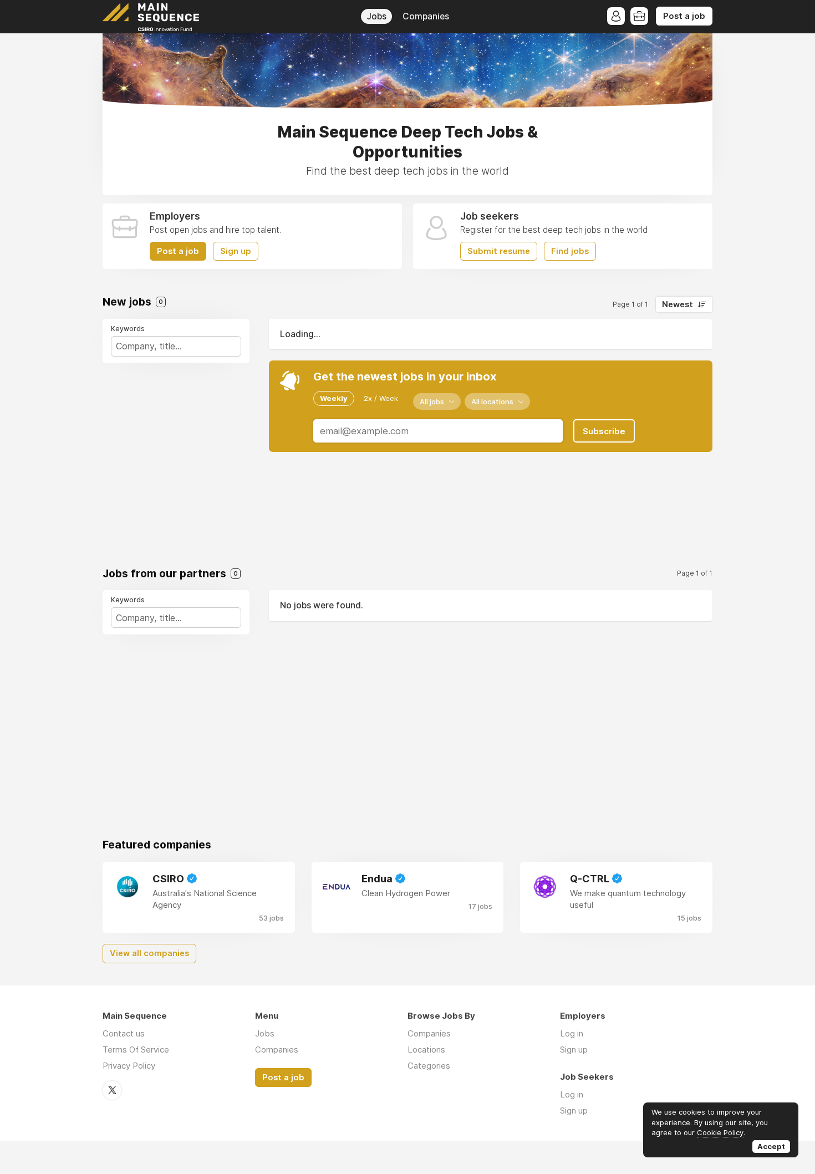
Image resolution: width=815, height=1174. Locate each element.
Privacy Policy (129, 1065)
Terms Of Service (136, 1049)
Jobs (376, 16)
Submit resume (498, 251)
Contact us (124, 1033)
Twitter (112, 1090)
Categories (428, 1065)
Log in (571, 1033)
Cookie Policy (720, 1132)
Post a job (684, 16)
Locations (426, 1049)
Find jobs (570, 251)
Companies (426, 16)
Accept (771, 1146)
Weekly (334, 398)
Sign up (235, 251)
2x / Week (381, 398)
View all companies (149, 953)
